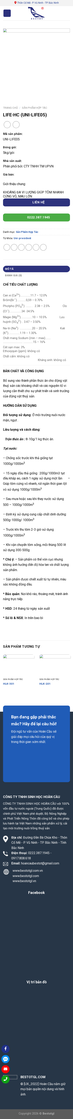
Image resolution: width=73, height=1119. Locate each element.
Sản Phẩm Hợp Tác (34, 107)
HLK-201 (44, 683)
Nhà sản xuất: (12, 161)
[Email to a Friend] (28, 247)
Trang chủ (10, 107)
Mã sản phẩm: (13, 134)
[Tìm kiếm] (52, 13)
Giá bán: (8, 174)
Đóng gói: (10, 147)
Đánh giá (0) (13, 275)
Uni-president (22, 238)
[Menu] (7, 13)
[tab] (36, 269)
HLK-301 (8, 683)
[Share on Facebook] (14, 247)
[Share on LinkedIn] (43, 247)
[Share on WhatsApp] (6, 247)
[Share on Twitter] (21, 247)
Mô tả (9, 268)
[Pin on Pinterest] (36, 247)
